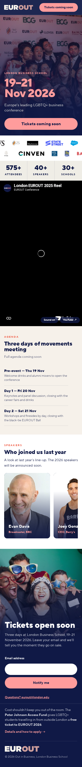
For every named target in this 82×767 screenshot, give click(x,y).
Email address (14, 658)
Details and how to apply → (25, 732)
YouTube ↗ (70, 320)
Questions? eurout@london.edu (27, 697)
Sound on (49, 320)
